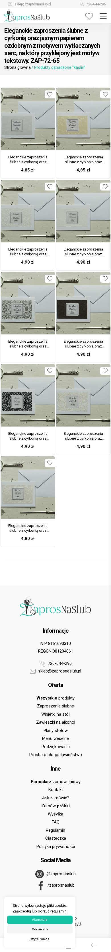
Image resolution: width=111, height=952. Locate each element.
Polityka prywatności (55, 846)
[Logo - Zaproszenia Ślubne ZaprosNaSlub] (27, 15)
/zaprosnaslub (60, 885)
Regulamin (55, 830)
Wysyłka (55, 814)
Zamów (55, 805)
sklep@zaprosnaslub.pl (32, 4)
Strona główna (17, 67)
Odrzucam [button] (40, 929)
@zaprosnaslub (60, 873)
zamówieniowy (56, 781)
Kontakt (55, 789)
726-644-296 (95, 4)
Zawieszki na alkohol (55, 722)
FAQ (55, 822)
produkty (55, 698)
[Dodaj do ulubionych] (50, 94)
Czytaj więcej (40, 939)
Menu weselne (55, 738)
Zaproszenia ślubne (55, 706)
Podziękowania (56, 746)
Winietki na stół (55, 714)
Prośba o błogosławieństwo (55, 754)
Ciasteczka (55, 838)
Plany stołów (56, 730)
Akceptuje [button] (40, 920)
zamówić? (55, 797)
